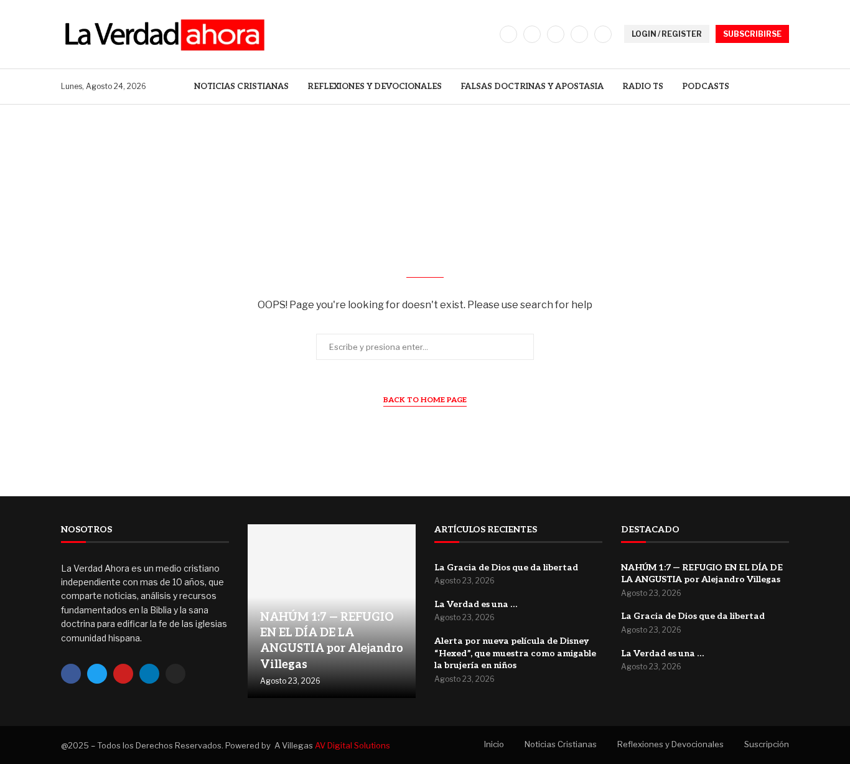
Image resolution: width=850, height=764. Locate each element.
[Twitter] (532, 34)
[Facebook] (508, 34)
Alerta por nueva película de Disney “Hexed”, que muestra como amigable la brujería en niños (515, 653)
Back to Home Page (425, 400)
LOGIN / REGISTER (667, 34)
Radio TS (642, 87)
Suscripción (766, 744)
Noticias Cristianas (241, 87)
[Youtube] (603, 34)
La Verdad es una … (475, 604)
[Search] (783, 86)
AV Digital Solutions (352, 745)
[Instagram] (555, 34)
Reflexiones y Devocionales (374, 87)
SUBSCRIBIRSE (752, 34)
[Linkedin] (579, 34)
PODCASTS (705, 87)
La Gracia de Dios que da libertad (506, 567)
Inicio (494, 744)
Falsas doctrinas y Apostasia (532, 87)
